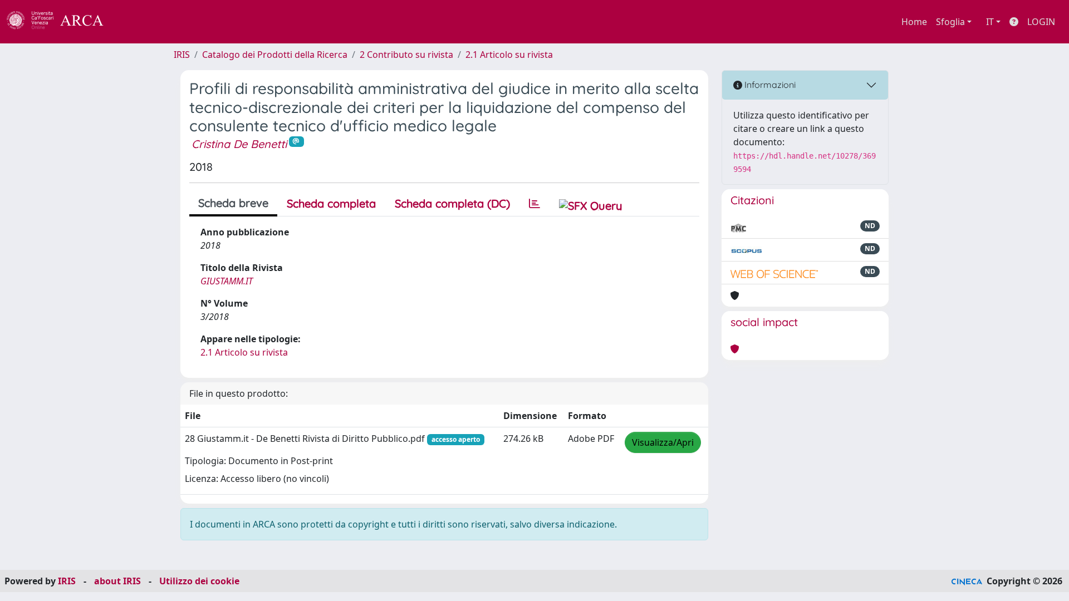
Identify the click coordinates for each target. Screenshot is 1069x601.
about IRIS (117, 581)
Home (914, 22)
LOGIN (1041, 22)
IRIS (182, 54)
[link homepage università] (134, 22)
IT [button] (990, 22)
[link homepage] (61, 22)
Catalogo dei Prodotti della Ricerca (274, 54)
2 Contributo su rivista (406, 54)
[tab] (534, 203)
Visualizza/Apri (663, 442)
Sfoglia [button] (950, 22)
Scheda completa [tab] (331, 203)
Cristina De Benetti (239, 144)
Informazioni (769, 84)
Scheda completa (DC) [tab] (452, 203)
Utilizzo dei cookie (199, 581)
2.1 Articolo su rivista (509, 54)
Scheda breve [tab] (233, 203)
